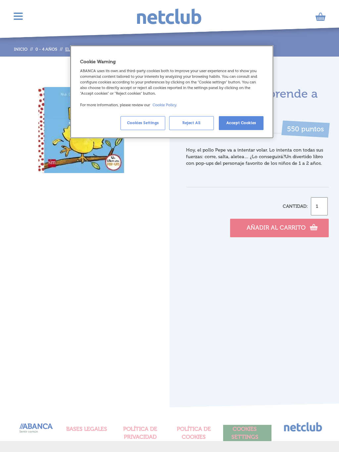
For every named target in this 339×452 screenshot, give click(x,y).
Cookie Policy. (165, 105)
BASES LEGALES (86, 429)
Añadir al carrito (276, 227)
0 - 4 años (46, 49)
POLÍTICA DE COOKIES (194, 433)
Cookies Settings (143, 122)
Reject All (191, 122)
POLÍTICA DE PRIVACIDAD (140, 433)
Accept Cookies (241, 122)
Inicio (20, 49)
